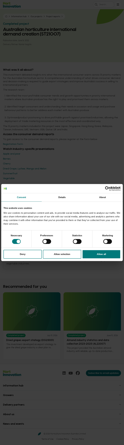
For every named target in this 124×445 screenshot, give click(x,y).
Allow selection (62, 254)
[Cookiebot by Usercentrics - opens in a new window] (107, 188)
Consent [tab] (21, 197)
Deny (22, 254)
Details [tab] (62, 197)
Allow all (101, 254)
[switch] (46, 241)
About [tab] (102, 197)
